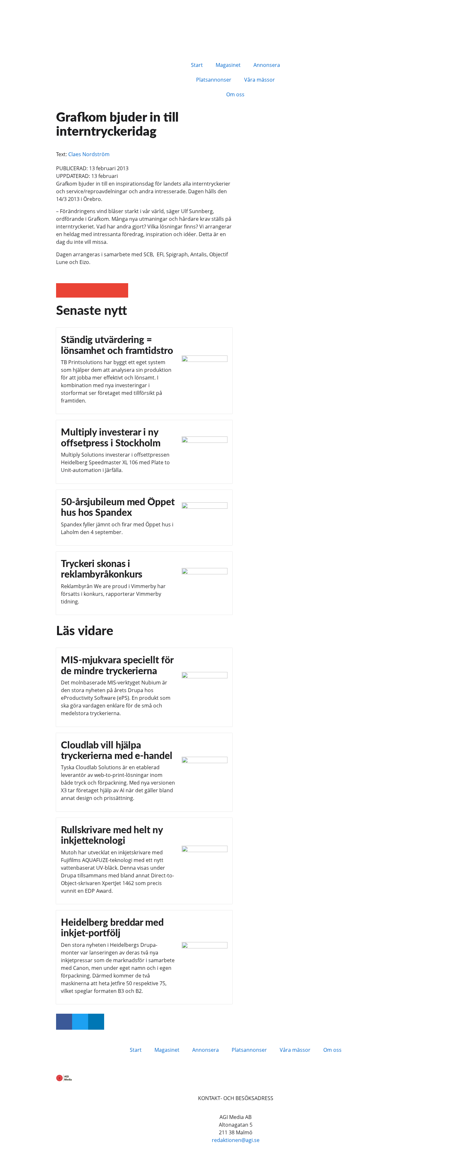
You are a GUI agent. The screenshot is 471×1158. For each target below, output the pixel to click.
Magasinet (228, 64)
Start (197, 64)
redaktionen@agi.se (236, 1140)
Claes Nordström (89, 154)
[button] (63, 290)
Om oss (235, 94)
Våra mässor (259, 79)
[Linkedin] (96, 1022)
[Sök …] (307, 64)
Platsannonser (213, 79)
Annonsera (266, 64)
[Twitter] (80, 1022)
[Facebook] (64, 1022)
